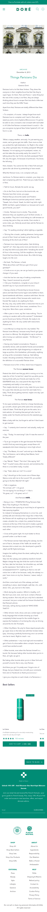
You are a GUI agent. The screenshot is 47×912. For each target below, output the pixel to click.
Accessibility (34, 888)
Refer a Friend (34, 861)
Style (13, 880)
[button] (4, 9)
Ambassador (34, 864)
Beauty (12, 877)
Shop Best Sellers (12, 850)
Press (13, 873)
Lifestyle (13, 884)
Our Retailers (34, 857)
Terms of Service (34, 899)
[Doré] (24, 9)
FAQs (34, 873)
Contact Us (34, 884)
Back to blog (33, 762)
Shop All (13, 846)
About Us (34, 846)
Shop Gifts (13, 861)
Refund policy (34, 880)
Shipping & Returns (34, 877)
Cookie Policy (34, 891)
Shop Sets (12, 853)
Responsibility (34, 853)
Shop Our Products (13, 857)
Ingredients (34, 850)
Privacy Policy (34, 895)
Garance (13, 888)
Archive (13, 891)
